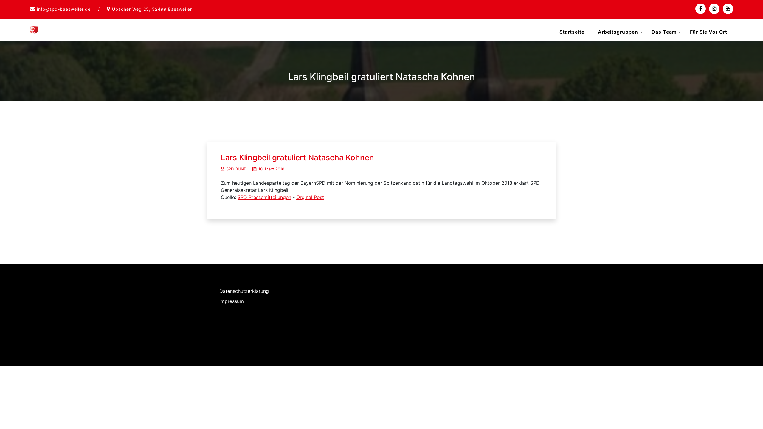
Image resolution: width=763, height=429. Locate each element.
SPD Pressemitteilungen (264, 197)
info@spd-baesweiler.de (64, 9)
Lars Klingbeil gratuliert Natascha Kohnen (297, 157)
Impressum (231, 301)
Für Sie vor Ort (708, 32)
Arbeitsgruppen (618, 32)
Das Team (664, 32)
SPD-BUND (236, 169)
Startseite (571, 32)
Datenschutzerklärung (244, 291)
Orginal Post (310, 197)
